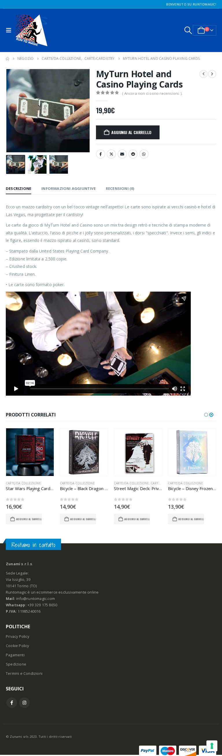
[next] (212, 74)
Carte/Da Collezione (23, 483)
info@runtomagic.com (35, 598)
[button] (10, 30)
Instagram (24, 702)
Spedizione (16, 664)
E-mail (122, 154)
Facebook (100, 154)
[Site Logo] (31, 30)
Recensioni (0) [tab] (120, 188)
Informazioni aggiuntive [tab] (68, 188)
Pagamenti (15, 655)
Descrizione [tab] (18, 188)
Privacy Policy (17, 636)
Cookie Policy (17, 645)
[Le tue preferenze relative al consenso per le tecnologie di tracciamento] (211, 745)
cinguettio (111, 154)
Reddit (133, 154)
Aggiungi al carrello (131, 132)
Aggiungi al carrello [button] (29, 519)
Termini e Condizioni (24, 673)
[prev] (203, 74)
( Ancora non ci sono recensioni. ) (152, 93)
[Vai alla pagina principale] (7, 58)
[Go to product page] (30, 452)
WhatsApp (144, 154)
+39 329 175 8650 (42, 605)
